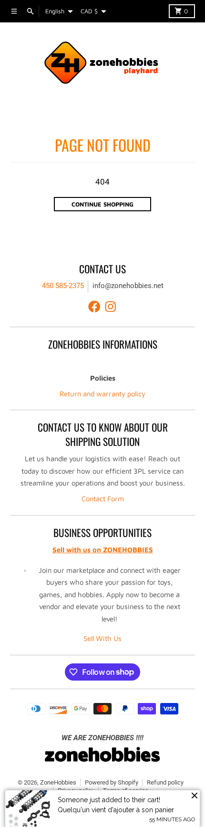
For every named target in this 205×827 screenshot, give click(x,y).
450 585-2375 (63, 285)
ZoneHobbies (58, 782)
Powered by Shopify (111, 782)
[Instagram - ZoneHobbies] (110, 306)
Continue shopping (102, 204)
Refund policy (165, 782)
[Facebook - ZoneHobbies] (94, 306)
